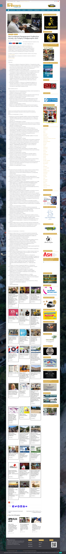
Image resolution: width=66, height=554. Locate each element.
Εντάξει (60, 552)
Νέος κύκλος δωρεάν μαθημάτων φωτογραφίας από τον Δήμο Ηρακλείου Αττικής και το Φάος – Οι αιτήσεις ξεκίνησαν (12, 528)
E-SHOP (53, 10)
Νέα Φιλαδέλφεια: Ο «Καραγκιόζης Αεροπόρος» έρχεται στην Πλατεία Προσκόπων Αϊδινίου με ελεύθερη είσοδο (35, 491)
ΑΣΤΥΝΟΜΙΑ (45, 135)
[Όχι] (64, 552)
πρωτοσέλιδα (48, 123)
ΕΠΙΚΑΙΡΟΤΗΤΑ (36, 10)
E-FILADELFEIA (45, 129)
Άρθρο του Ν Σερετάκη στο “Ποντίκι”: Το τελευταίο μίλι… (13, 454)
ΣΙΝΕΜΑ (44, 182)
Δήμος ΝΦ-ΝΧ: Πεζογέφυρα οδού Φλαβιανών (12, 434)
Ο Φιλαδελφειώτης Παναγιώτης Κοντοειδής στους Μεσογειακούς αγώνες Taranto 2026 (24, 319)
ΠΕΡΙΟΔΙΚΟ (43, 10)
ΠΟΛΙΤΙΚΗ (44, 175)
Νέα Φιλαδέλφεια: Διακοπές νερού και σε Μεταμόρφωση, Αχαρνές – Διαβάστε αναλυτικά (24, 339)
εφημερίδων (52, 123)
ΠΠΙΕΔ (44, 178)
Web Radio (40, 542)
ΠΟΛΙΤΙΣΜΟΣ (45, 176)
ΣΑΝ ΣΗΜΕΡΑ (45, 181)
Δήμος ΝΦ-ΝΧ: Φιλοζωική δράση (23, 415)
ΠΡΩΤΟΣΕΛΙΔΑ (45, 179)
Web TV (40, 544)
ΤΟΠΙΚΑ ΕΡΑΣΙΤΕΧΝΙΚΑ (46, 185)
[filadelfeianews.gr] (8, 10)
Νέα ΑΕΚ (40, 546)
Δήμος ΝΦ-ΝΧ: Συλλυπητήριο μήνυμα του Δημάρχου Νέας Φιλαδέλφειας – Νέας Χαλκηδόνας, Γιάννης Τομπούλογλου (24, 375)
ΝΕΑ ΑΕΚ (24, 10)
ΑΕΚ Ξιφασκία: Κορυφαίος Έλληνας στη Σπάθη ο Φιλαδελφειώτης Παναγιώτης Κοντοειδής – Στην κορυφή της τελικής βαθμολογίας (35, 320)
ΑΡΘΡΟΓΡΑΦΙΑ (45, 134)
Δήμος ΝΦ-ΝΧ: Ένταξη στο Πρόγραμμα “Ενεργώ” (35, 374)
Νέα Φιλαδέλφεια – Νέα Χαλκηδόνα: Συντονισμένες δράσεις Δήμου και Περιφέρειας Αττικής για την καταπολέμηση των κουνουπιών (35, 357)
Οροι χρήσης (30, 544)
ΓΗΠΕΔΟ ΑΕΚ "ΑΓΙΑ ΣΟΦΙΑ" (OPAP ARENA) (49, 138)
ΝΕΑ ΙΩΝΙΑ (44, 159)
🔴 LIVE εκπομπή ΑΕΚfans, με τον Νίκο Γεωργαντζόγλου (25, 2)
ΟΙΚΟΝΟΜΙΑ (45, 166)
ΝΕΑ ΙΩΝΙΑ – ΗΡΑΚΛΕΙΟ (46, 160)
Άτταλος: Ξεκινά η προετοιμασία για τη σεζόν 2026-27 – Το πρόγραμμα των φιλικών (13, 356)
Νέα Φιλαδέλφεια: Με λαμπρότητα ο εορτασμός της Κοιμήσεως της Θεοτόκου (35, 339)
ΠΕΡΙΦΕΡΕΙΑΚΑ (30, 10)
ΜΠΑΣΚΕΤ (44, 156)
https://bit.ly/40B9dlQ (11, 54)
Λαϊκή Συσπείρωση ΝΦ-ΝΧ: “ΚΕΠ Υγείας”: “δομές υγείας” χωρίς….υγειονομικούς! (13, 472)
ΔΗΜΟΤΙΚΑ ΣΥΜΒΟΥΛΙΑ (46, 141)
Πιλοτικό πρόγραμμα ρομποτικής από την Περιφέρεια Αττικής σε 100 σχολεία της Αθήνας (36, 527)
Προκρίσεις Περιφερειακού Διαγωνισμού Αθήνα (15, 512)
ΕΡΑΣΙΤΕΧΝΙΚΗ (45, 148)
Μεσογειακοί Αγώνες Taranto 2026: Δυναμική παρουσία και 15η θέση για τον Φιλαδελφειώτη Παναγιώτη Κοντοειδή (35, 297)
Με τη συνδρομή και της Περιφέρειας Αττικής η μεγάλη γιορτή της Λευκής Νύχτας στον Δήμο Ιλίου (24, 527)
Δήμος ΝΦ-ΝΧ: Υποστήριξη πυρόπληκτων (23, 392)
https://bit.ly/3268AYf (11, 58)
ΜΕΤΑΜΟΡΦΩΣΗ (45, 154)
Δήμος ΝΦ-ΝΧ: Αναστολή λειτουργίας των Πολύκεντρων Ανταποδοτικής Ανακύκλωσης (35, 455)
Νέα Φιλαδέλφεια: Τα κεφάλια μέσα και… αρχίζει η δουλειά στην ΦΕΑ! (13, 338)
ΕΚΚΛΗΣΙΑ (44, 144)
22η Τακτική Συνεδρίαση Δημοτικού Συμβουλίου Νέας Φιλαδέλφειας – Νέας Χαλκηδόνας (24, 491)
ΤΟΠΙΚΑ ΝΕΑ (18, 10)
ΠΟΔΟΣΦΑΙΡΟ (45, 173)
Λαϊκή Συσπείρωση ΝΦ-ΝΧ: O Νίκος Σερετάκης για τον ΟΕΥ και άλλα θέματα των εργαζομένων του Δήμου (24, 473)
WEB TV (48, 10)
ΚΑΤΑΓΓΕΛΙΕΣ (45, 151)
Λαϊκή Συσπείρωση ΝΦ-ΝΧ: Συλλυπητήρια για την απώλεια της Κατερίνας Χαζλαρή (13, 392)
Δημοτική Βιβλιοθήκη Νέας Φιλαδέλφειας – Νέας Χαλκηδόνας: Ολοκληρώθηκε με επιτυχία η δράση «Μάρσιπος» (35, 473)
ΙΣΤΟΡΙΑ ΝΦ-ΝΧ (12, 10)
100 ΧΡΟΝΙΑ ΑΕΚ (45, 128)
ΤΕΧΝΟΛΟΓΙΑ (45, 184)
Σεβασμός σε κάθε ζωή (13, 372)
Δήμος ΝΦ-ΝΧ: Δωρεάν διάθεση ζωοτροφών (24, 354)
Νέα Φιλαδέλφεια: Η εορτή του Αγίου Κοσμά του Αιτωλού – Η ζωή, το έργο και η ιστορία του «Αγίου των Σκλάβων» (24, 297)
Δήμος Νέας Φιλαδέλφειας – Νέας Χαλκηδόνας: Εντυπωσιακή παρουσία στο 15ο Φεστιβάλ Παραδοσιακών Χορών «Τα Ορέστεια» (13, 492)
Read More (21, 301)
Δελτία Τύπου (30, 546)
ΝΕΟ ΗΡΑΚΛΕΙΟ (45, 163)
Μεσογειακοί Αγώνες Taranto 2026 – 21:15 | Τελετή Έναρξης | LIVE (13, 317)
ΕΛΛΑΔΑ (44, 145)
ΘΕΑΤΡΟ (44, 150)
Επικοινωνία (30, 542)
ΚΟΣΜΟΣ (44, 153)
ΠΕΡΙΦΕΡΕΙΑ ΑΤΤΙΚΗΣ (11, 34)
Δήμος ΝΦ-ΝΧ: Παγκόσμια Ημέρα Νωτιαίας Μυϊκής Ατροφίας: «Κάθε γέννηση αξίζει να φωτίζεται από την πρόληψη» (12, 417)
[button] (1, 5)
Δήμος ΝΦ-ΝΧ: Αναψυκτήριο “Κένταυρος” (34, 415)
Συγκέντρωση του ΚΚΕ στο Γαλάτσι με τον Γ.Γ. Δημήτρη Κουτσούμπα (33, 512)
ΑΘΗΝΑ (44, 132)
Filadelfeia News (18, 40)
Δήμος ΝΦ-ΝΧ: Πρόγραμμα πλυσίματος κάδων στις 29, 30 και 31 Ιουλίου (24, 455)
